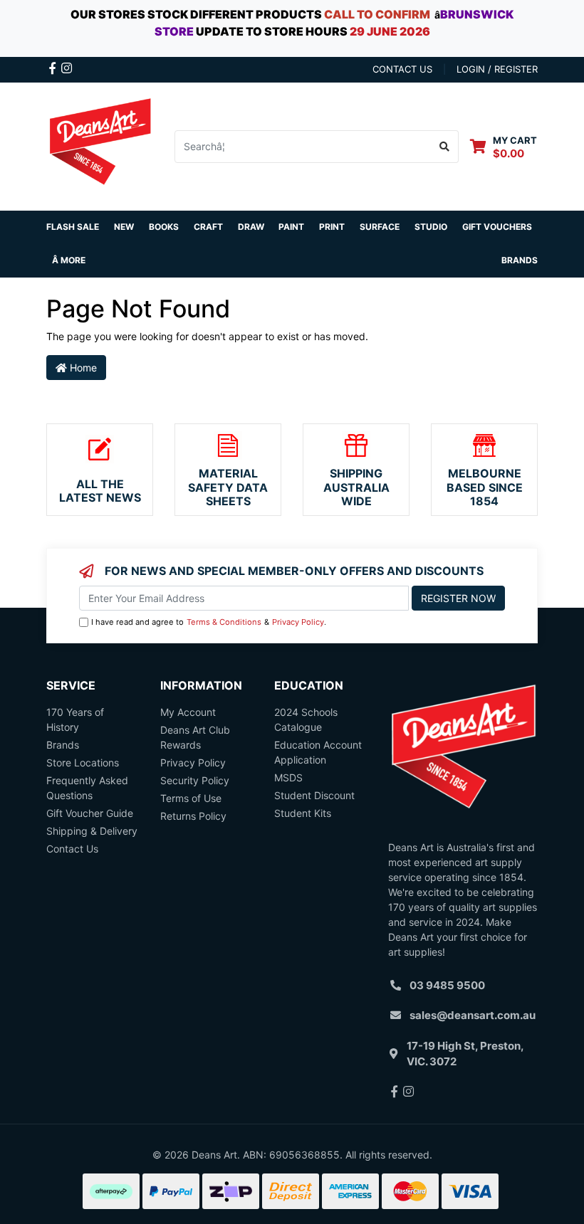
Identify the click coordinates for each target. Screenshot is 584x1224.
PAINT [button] (291, 226)
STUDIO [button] (430, 226)
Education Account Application (318, 752)
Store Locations (82, 762)
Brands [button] (519, 260)
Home (82, 368)
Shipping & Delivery (91, 831)
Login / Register (497, 69)
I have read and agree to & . (208, 622)
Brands (62, 745)
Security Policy (194, 780)
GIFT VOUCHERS (497, 226)
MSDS (288, 777)
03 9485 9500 (447, 985)
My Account (188, 712)
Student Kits (302, 813)
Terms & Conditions (224, 622)
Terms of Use (190, 798)
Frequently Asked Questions (87, 787)
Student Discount (314, 795)
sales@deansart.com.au (473, 1015)
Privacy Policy (298, 622)
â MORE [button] (68, 260)
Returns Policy (193, 816)
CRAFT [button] (208, 226)
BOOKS (164, 226)
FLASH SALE (72, 226)
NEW (124, 226)
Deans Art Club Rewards (195, 737)
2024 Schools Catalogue (306, 719)
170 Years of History (75, 719)
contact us (402, 69)
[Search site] (445, 146)
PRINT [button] (332, 226)
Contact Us (72, 849)
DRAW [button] (251, 226)
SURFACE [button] (380, 226)
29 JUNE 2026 (390, 31)
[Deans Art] (99, 145)
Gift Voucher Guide (89, 813)
